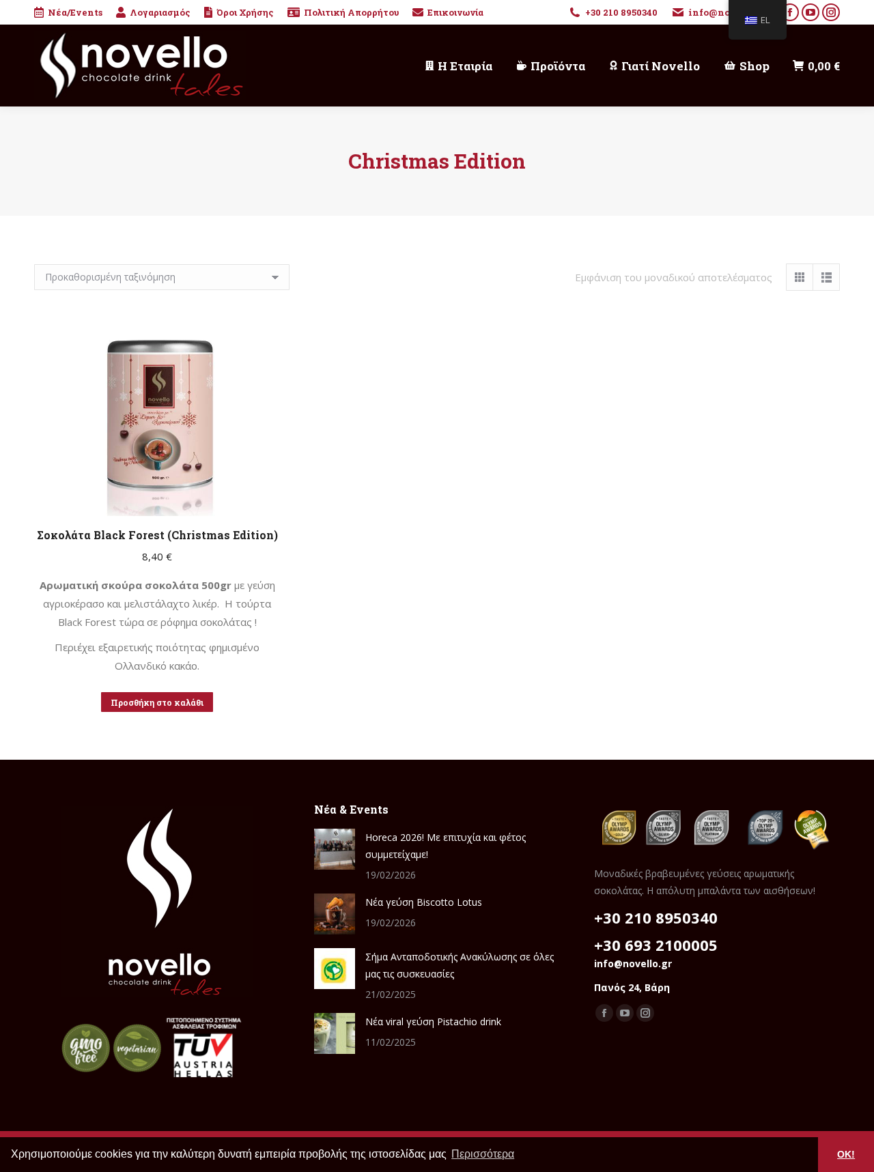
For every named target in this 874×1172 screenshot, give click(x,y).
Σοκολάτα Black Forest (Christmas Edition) (157, 535)
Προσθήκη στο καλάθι (157, 702)
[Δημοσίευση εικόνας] (334, 849)
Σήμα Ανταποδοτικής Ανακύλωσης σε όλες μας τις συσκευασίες (459, 965)
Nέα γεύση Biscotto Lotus (423, 902)
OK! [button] (846, 1154)
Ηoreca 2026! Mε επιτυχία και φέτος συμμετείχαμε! (445, 846)
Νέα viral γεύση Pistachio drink (433, 1021)
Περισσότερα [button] (482, 1154)
